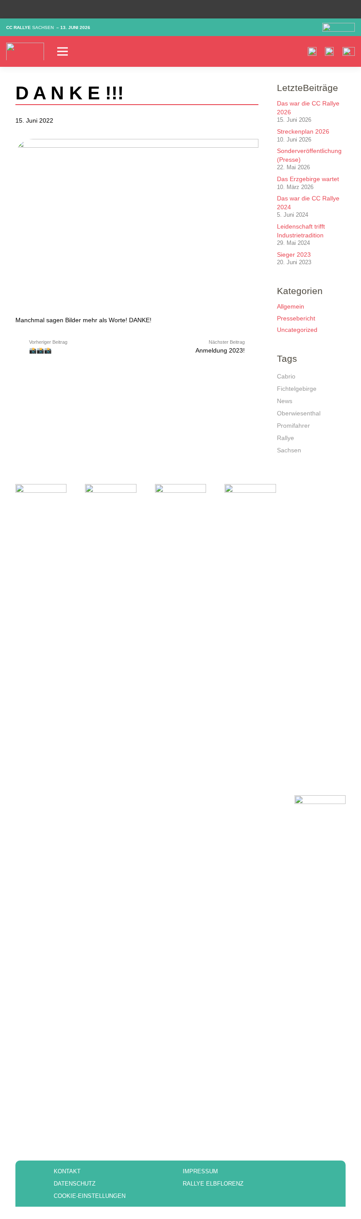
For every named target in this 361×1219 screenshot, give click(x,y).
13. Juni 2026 (75, 27)
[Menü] (119, 51)
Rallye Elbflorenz (213, 1183)
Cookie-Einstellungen (89, 1196)
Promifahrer (293, 425)
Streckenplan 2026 (303, 131)
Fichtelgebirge (297, 388)
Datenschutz (75, 1183)
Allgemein (290, 306)
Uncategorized (297, 329)
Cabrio (286, 376)
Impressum (200, 1171)
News (284, 400)
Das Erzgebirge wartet (308, 178)
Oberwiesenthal (298, 413)
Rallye (285, 437)
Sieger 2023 (294, 254)
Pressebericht (296, 318)
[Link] (25, 51)
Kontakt (67, 1171)
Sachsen (289, 450)
